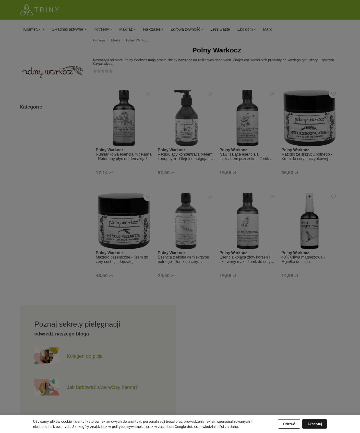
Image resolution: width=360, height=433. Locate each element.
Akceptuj (314, 424)
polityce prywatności (128, 426)
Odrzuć (289, 424)
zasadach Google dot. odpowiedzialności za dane (198, 426)
